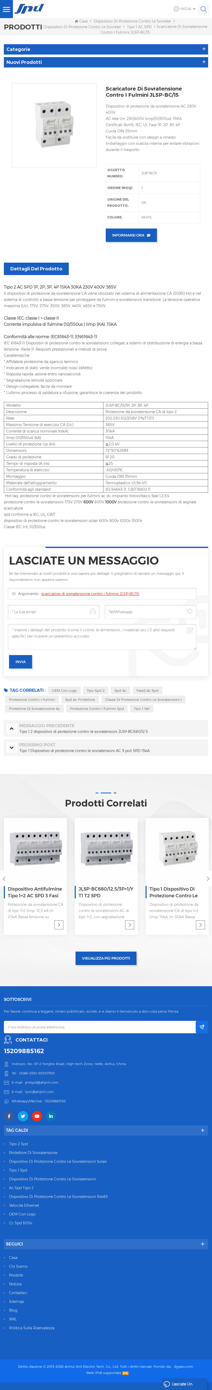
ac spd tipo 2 (21, 1188)
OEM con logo (64, 690)
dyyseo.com (183, 1366)
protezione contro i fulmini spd (97, 709)
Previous (4, 878)
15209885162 (24, 1051)
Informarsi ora (128, 235)
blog (13, 1310)
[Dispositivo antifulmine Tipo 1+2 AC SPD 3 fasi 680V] (35, 849)
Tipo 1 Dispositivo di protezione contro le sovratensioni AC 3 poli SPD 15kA (175, 892)
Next (208, 878)
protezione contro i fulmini (32, 699)
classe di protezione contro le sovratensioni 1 (143, 699)
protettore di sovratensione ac (34, 709)
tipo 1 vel (141, 709)
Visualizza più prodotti (106, 958)
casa (13, 1257)
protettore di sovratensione (33, 1152)
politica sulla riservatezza (32, 1328)
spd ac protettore (80, 699)
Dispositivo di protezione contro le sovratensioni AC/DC (143, 21)
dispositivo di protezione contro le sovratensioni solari (58, 1161)
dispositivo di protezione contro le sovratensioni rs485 (58, 1196)
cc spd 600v (20, 1223)
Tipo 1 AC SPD (139, 27)
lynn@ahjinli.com (39, 1092)
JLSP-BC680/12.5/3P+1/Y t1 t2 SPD (106, 892)
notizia (15, 1284)
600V (89, 502)
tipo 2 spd (18, 1144)
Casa (83, 21)
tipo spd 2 (95, 690)
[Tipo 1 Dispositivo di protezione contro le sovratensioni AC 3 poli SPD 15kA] (177, 849)
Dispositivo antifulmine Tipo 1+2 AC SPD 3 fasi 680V (35, 892)
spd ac (120, 690)
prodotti (16, 1275)
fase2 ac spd (147, 690)
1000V (111, 502)
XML (13, 1319)
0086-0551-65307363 (37, 1073)
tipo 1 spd (18, 1170)
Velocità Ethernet (24, 1205)
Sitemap (16, 1301)
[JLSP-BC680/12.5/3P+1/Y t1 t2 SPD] (106, 849)
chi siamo (18, 1266)
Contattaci (18, 1292)
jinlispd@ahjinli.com (41, 1082)
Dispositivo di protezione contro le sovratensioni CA (90, 27)
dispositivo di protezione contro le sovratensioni (52, 1179)
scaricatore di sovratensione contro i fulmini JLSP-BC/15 (90, 593)
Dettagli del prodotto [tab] (36, 269)
